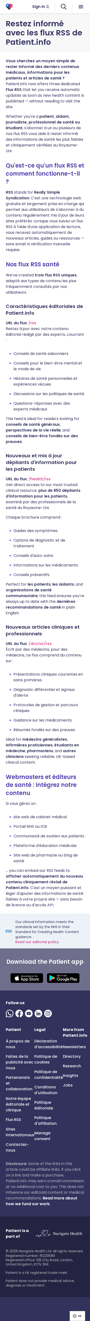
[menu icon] (81, 6)
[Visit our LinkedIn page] (39, 1013)
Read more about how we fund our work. (41, 1201)
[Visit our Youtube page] (30, 1013)
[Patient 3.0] (9, 6)
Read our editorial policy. (37, 942)
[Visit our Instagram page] (49, 1013)
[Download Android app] (63, 978)
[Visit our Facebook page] (20, 1013)
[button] (77, 1316)
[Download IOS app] (27, 978)
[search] (63, 6)
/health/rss (40, 479)
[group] (77, 1316)
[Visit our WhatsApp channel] (10, 1013)
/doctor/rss (40, 643)
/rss (32, 323)
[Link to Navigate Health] (58, 1233)
